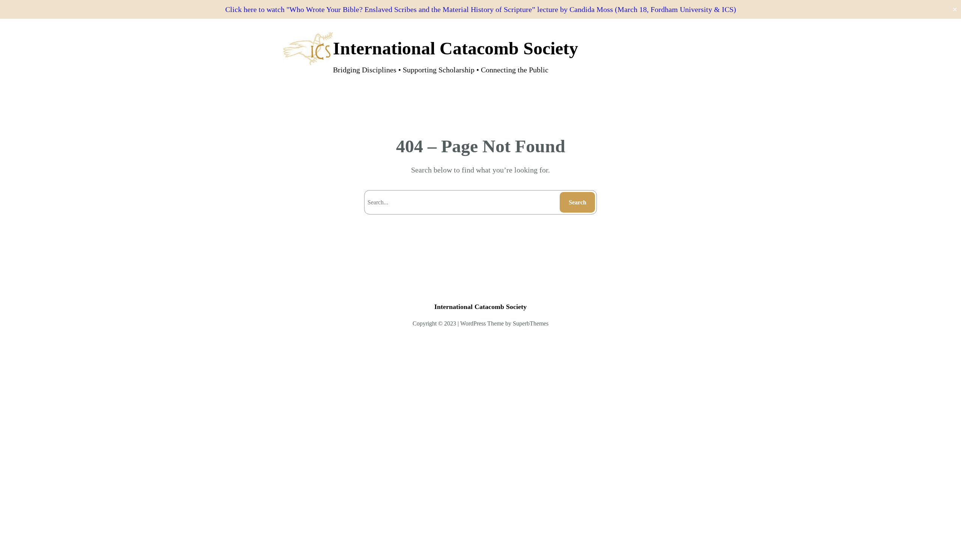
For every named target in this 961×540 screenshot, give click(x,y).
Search (577, 202)
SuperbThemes (530, 323)
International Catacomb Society (455, 48)
